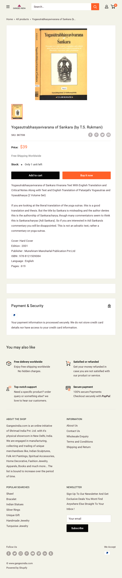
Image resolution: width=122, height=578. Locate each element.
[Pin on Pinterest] (96, 134)
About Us (72, 425)
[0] (113, 7)
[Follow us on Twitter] (14, 553)
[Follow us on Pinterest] (26, 553)
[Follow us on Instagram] (20, 553)
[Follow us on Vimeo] (39, 553)
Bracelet (11, 499)
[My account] (106, 6)
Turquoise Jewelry (17, 526)
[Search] (95, 6)
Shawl (10, 493)
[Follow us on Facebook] (8, 553)
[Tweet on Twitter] (102, 134)
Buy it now (86, 175)
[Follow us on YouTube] (32, 553)
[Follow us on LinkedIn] (45, 553)
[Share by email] (108, 134)
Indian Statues (15, 504)
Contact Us (73, 431)
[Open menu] (8, 6)
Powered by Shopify (16, 567)
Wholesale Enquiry (77, 436)
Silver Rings (13, 509)
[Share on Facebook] (90, 134)
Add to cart (35, 175)
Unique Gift (13, 515)
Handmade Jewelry (17, 520)
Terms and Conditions (80, 441)
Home (9, 19)
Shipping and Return (79, 447)
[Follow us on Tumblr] (51, 553)
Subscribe (77, 528)
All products (22, 19)
